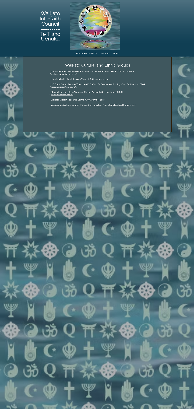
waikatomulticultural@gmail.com (119, 105)
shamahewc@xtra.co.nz (62, 94)
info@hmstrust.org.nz (98, 79)
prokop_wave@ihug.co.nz (63, 74)
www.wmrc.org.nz (95, 99)
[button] (105, 53)
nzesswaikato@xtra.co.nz (63, 86)
